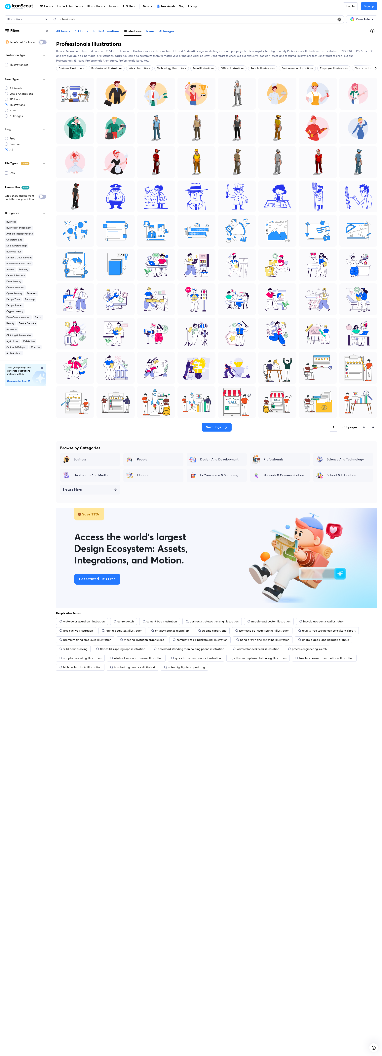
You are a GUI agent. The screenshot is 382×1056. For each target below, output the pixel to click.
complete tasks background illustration (202, 640)
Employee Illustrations (334, 68)
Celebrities (29, 341)
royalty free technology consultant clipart (329, 630)
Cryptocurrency (14, 311)
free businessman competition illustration (326, 658)
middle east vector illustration (270, 621)
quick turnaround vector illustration (198, 658)
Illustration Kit (19, 65)
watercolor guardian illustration (84, 621)
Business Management (18, 227)
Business (11, 221)
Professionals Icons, (131, 60)
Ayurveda (11, 329)
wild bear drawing (75, 649)
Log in (350, 6)
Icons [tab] (150, 31)
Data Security (13, 281)
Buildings (30, 299)
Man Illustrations (203, 68)
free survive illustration (78, 630)
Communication (15, 287)
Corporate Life (14, 239)
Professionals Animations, (102, 60)
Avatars (10, 269)
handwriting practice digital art (134, 667)
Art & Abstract (13, 353)
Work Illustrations (139, 68)
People (142, 459)
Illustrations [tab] (132, 31)
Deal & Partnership (16, 245)
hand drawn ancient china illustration (264, 640)
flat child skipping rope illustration (122, 649)
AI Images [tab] (166, 31)
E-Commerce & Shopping (219, 475)
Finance (143, 475)
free (84, 51)
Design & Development (19, 257)
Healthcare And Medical (92, 475)
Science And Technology (345, 459)
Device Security (27, 323)
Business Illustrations (72, 68)
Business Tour (13, 251)
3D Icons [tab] (81, 31)
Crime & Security (15, 275)
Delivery (23, 269)
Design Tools (13, 299)
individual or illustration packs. (103, 56)
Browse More (72, 489)
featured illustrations (298, 56)
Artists (38, 317)
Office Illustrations (232, 68)
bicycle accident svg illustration (323, 621)
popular (264, 56)
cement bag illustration (161, 621)
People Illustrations (263, 68)
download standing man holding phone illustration (191, 649)
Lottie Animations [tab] (106, 31)
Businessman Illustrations (297, 68)
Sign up (369, 6)
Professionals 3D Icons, (70, 60)
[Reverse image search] (339, 19)
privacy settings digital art (172, 630)
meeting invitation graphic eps (144, 640)
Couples (35, 347)
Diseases (32, 293)
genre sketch (125, 621)
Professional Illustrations (106, 68)
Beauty (10, 323)
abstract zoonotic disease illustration (138, 658)
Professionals (273, 459)
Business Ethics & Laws (18, 263)
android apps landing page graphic (325, 640)
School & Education (341, 475)
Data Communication (18, 317)
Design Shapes (14, 305)
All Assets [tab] (63, 31)
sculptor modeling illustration (82, 658)
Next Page (213, 427)
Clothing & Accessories (18, 335)
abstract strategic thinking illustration (214, 621)
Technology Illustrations (171, 68)
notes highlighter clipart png (186, 667)
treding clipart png (214, 630)
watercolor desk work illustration (258, 649)
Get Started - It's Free (97, 579)
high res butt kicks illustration (82, 667)
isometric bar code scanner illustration (264, 630)
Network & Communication (283, 475)
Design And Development (219, 459)
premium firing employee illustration (87, 640)
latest (274, 56)
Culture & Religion (16, 347)
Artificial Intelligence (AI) (19, 233)
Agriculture (12, 341)
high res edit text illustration (124, 630)
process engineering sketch (309, 649)
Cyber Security (14, 293)
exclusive (252, 56)
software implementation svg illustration (260, 658)
